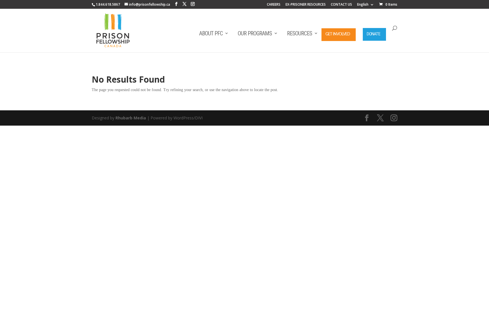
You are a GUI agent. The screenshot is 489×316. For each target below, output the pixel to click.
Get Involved (337, 34)
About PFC (211, 33)
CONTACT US (341, 5)
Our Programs (255, 33)
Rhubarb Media (130, 118)
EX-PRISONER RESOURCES (306, 5)
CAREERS (273, 5)
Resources (299, 33)
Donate (373, 34)
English (362, 5)
